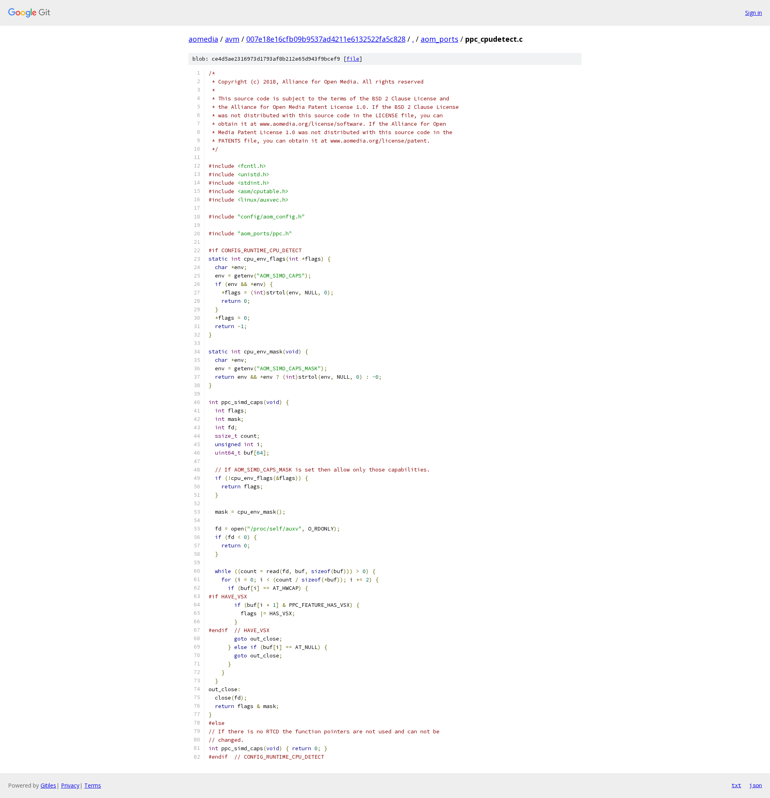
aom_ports (439, 39)
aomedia (203, 39)
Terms (92, 785)
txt (736, 785)
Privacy (70, 785)
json (755, 785)
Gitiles (48, 785)
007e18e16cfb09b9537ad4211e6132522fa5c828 (325, 39)
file (352, 58)
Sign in (753, 12)
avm (232, 39)
